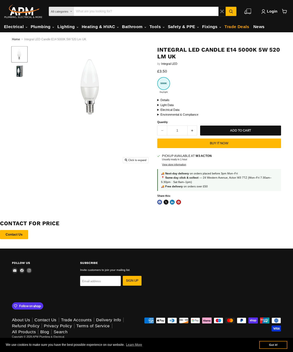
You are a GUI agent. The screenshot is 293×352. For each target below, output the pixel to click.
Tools (155, 26)
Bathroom (133, 26)
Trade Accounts (76, 320)
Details (164, 100)
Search (61, 331)
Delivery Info (108, 320)
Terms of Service (93, 325)
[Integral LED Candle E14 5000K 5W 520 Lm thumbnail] (19, 54)
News (259, 26)
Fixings (210, 26)
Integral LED (169, 63)
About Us (21, 320)
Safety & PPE (182, 26)
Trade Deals (236, 26)
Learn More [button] (134, 344)
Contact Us (14, 234)
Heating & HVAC (99, 26)
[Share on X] (166, 202)
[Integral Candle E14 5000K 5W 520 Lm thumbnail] (19, 71)
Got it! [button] (273, 344)
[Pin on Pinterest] (178, 202)
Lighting (66, 26)
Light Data (167, 105)
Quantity (162, 122)
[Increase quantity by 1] (192, 131)
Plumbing (41, 26)
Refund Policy (25, 325)
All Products (24, 331)
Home (16, 39)
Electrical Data (169, 109)
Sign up (132, 280)
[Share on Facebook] (159, 202)
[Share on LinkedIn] (172, 202)
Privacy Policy (58, 325)
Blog (44, 331)
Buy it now (219, 143)
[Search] (231, 11)
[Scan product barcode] (222, 11)
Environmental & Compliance (179, 114)
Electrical (14, 26)
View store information (174, 164)
